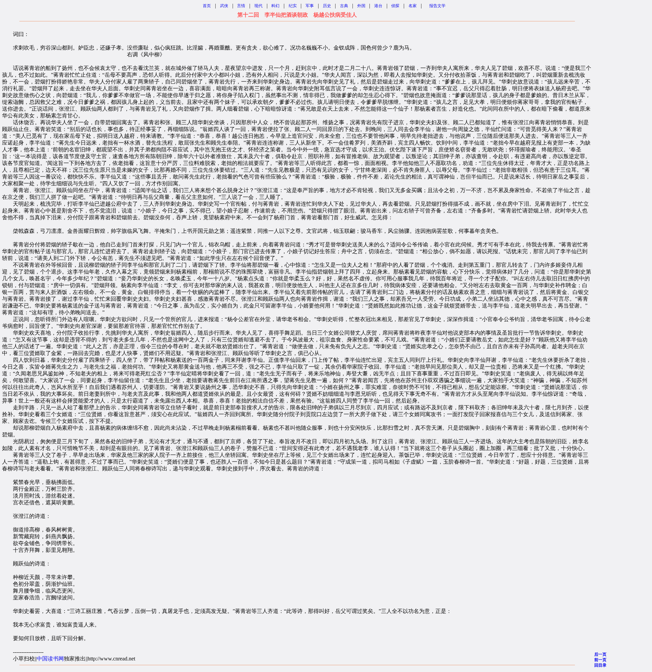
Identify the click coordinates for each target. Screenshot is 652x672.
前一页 (600, 659)
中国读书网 (50, 658)
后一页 (600, 654)
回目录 (600, 665)
